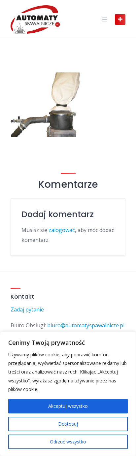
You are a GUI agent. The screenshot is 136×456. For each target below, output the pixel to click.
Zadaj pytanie (27, 309)
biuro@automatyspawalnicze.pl (85, 325)
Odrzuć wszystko (68, 442)
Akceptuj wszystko (68, 406)
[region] (68, 394)
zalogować (62, 230)
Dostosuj (68, 424)
